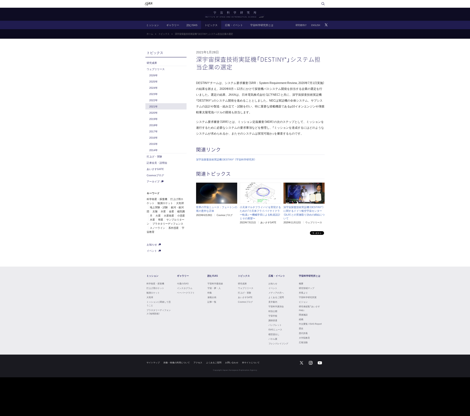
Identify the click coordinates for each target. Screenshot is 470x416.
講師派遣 (272, 320)
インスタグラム (184, 288)
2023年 (153, 94)
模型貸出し (273, 334)
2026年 (153, 75)
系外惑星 (173, 228)
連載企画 (211, 297)
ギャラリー (172, 25)
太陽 (155, 211)
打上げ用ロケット (155, 288)
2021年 (153, 106)
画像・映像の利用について (176, 362)
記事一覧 (211, 301)
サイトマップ (153, 362)
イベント (152, 250)
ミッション (152, 25)
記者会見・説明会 (157, 162)
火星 (158, 215)
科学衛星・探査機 (157, 199)
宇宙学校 (272, 315)
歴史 (301, 328)
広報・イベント (234, 25)
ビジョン (303, 301)
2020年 (153, 112)
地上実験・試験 (159, 207)
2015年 (153, 144)
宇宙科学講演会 (276, 306)
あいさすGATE (268, 222)
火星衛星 (169, 215)
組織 (301, 319)
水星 (163, 211)
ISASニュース (275, 329)
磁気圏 (181, 211)
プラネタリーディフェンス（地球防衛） (159, 311)
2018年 (153, 125)
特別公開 (272, 311)
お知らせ (152, 244)
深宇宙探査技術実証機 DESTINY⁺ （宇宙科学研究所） (225, 159)
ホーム (150, 34)
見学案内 (272, 301)
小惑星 (181, 215)
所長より (303, 292)
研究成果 (152, 63)
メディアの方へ (276, 292)
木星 (152, 219)
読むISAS (192, 25)
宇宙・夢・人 (214, 288)
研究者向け (301, 25)
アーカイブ (153, 181)
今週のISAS (183, 283)
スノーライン (157, 228)
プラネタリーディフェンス (167, 223)
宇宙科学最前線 (215, 283)
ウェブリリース (313, 222)
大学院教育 (304, 337)
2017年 (153, 131)
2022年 (153, 100)
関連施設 (303, 314)
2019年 (153, 119)
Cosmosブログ (225, 215)
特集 (209, 292)
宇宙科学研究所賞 (308, 297)
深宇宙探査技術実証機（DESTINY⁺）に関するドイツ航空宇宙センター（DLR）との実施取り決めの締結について (304, 212)
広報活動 (303, 342)
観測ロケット (165, 203)
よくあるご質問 (276, 297)
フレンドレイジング (278, 343)
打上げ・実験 (154, 156)
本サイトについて (251, 362)
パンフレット (275, 325)
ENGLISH (315, 25)
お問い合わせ (231, 362)
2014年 (153, 150)
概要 (301, 283)
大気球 (180, 203)
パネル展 (272, 338)
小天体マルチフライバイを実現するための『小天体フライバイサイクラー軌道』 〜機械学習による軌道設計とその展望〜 (260, 212)
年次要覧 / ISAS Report (310, 323)
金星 (171, 211)
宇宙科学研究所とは (261, 25)
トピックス (211, 25)
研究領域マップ (306, 288)
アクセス (198, 362)
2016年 (153, 137)
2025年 (153, 81)
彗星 (160, 219)
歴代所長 (303, 333)
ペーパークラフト (186, 292)
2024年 (153, 87)
